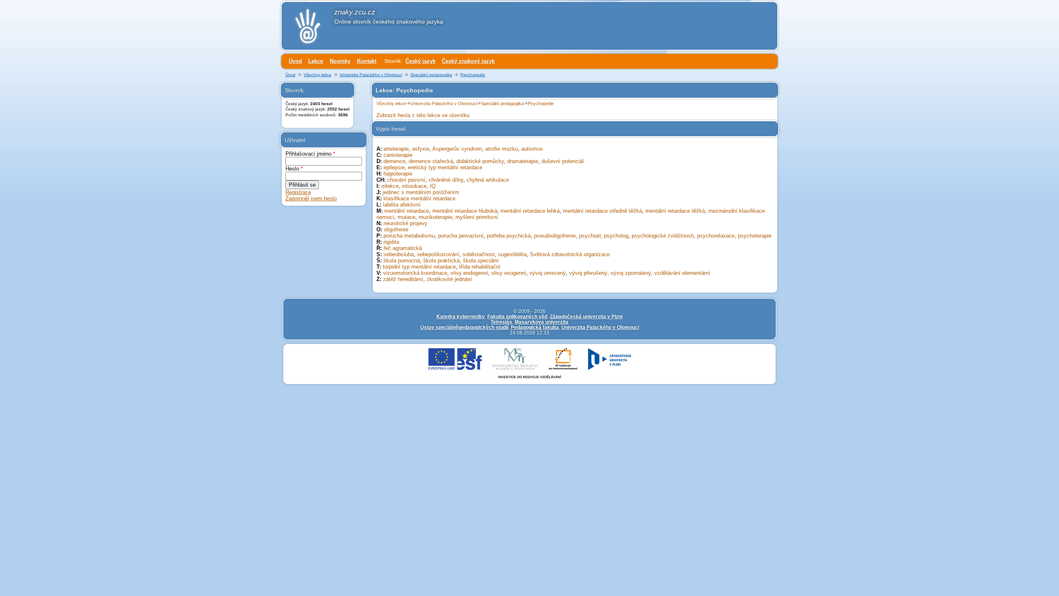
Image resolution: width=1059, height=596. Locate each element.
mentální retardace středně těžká (602, 211)
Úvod (295, 61)
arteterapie (396, 149)
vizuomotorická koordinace (415, 273)
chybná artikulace (488, 180)
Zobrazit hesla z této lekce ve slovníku (423, 115)
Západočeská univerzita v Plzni (586, 316)
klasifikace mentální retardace (419, 198)
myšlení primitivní (476, 217)
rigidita (391, 242)
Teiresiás (501, 321)
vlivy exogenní (508, 273)
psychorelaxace (716, 236)
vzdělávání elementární (682, 273)
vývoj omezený (548, 273)
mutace (406, 217)
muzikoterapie (435, 217)
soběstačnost (478, 254)
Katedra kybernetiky (460, 316)
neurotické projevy (405, 223)
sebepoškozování (438, 254)
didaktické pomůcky (480, 161)
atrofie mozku (501, 149)
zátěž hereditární (403, 279)
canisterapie (397, 155)
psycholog (616, 236)
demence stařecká (431, 161)
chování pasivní (406, 180)
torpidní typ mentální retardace (419, 267)
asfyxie (420, 149)
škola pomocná (401, 260)
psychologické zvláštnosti (663, 236)
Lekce (315, 61)
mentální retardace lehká (530, 211)
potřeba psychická (509, 236)
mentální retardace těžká (675, 211)
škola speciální (481, 260)
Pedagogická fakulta (535, 327)
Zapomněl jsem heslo (311, 198)
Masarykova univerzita (541, 321)
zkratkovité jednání (449, 279)
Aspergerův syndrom (457, 149)
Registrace (298, 192)
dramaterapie (522, 161)
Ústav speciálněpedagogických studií (464, 327)
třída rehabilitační (480, 267)
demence (394, 161)
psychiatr (590, 236)
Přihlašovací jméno (310, 154)
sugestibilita (512, 254)
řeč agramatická (402, 248)
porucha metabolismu (409, 236)
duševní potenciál (562, 161)
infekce (390, 186)
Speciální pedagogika (431, 74)
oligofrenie (396, 229)
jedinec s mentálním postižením (421, 192)
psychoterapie (754, 236)
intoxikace (414, 186)
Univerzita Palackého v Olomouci (371, 74)
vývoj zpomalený (631, 273)
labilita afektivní (402, 205)
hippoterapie (397, 174)
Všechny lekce (317, 74)
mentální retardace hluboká (464, 211)
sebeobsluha (398, 254)
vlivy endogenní (469, 273)
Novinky (340, 61)
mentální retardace (406, 211)
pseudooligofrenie (555, 236)
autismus (532, 149)
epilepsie (394, 167)
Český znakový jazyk (468, 61)
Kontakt (366, 61)
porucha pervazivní (461, 236)
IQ (433, 186)
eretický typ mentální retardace (445, 167)
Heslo (294, 169)
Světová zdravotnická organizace (570, 254)
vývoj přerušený (588, 273)
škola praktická (441, 260)
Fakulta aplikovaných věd (517, 316)
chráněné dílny (446, 180)
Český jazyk (420, 61)
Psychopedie (472, 74)
